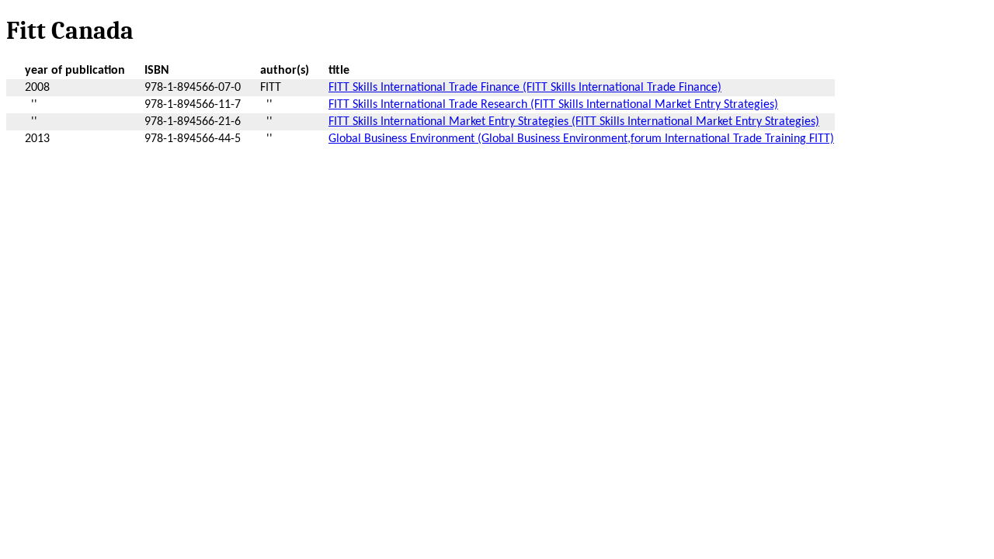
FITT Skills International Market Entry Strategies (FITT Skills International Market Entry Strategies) (573, 122)
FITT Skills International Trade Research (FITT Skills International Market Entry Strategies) (553, 105)
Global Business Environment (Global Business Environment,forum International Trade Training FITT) (581, 139)
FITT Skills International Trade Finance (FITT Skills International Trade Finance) (524, 88)
